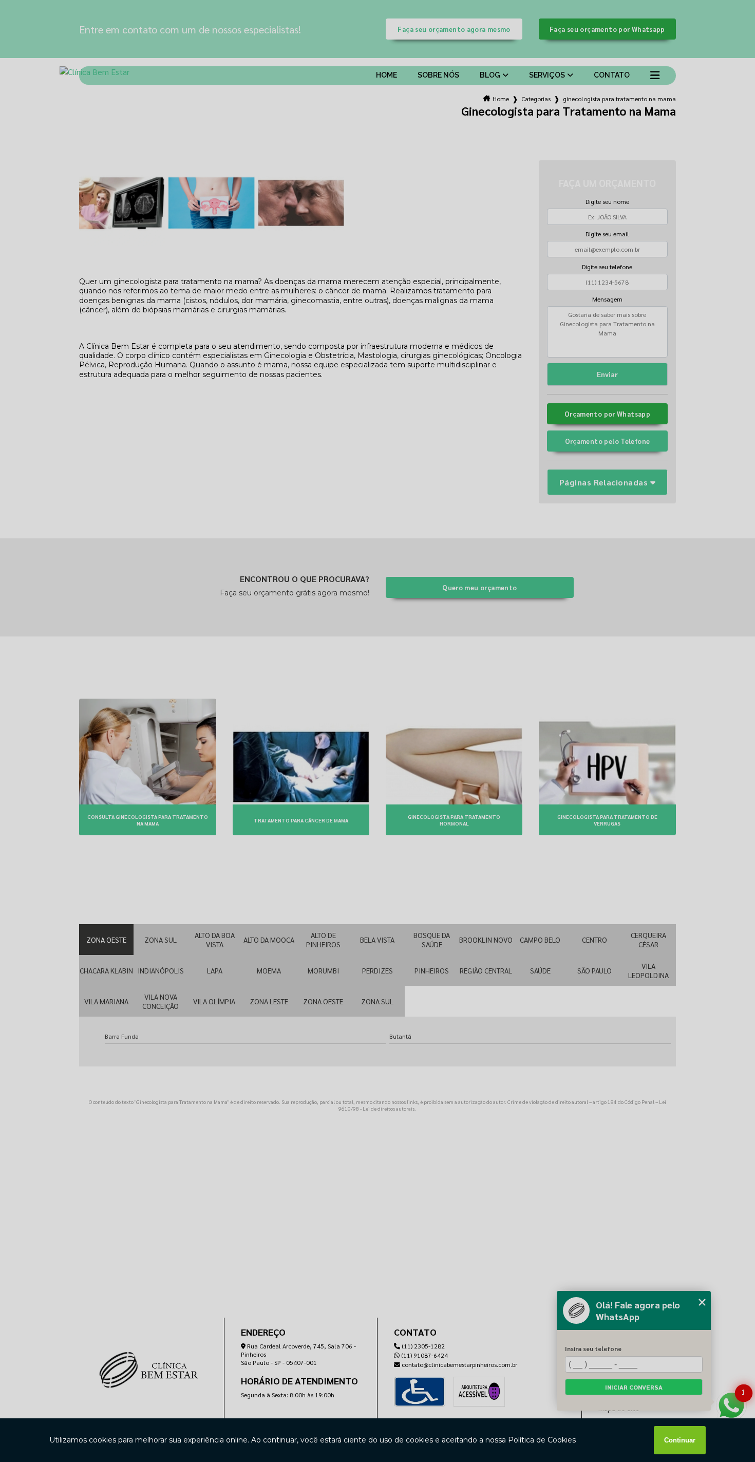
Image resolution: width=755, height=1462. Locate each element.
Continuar (679, 1440)
